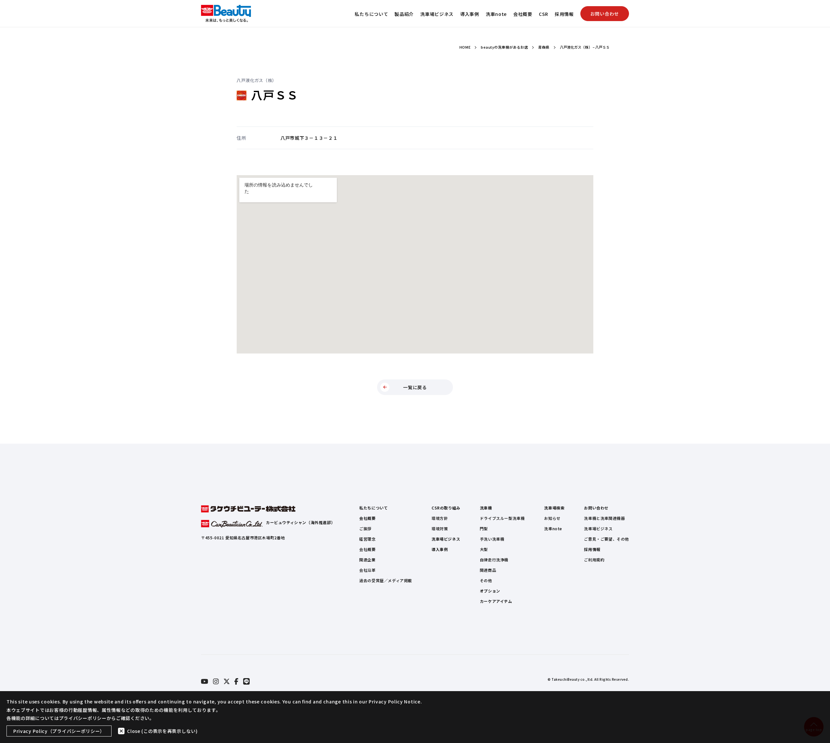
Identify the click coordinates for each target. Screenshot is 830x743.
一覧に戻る (415, 387)
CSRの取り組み (446, 507)
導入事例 (469, 14)
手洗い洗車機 (492, 539)
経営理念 (367, 539)
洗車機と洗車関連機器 (604, 518)
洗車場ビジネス (437, 14)
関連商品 (488, 570)
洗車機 (486, 507)
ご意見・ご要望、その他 (606, 539)
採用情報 (564, 14)
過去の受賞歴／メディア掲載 (385, 580)
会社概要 (522, 14)
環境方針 (440, 518)
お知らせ (552, 518)
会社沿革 (367, 570)
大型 (484, 549)
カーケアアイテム (496, 601)
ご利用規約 (594, 559)
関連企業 (367, 559)
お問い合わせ (604, 13)
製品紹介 (404, 14)
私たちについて (371, 14)
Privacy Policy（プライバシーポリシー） (59, 731)
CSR (543, 14)
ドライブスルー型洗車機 (502, 518)
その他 (486, 580)
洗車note (496, 14)
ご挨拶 (365, 528)
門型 (484, 528)
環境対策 (440, 528)
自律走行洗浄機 (494, 559)
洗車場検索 (554, 507)
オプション (490, 590)
